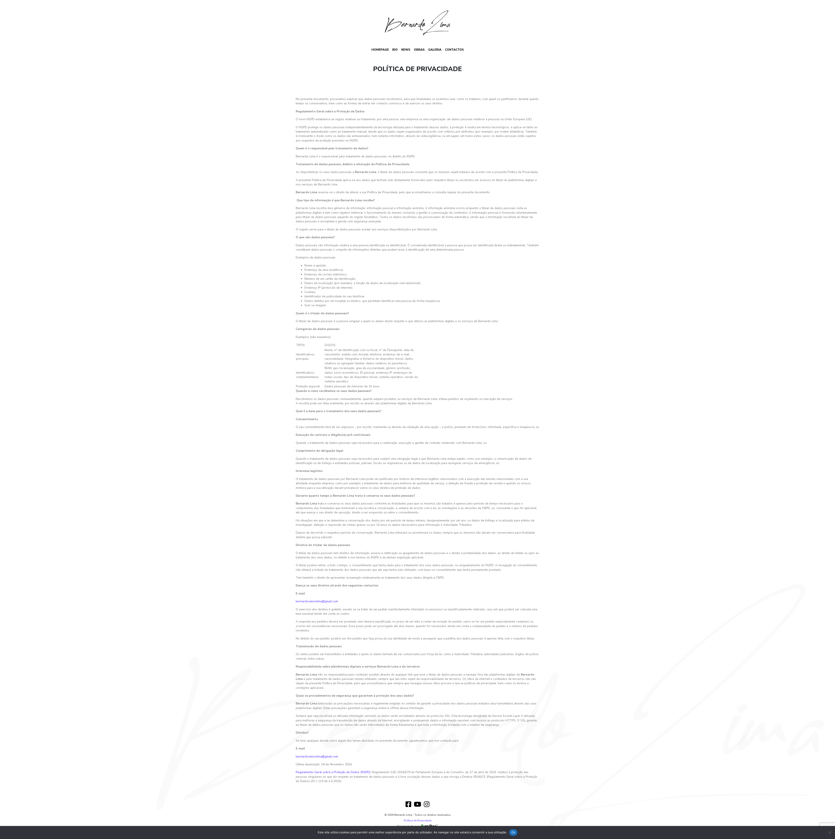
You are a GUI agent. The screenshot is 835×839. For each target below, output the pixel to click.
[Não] (829, 832)
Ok (513, 832)
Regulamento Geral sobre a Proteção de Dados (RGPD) (333, 772)
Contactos (454, 50)
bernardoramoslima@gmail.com (317, 601)
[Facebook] (408, 804)
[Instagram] (426, 804)
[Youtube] (417, 804)
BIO (395, 50)
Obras (419, 50)
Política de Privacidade (417, 820)
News (405, 50)
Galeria (434, 50)
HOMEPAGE (380, 50)
